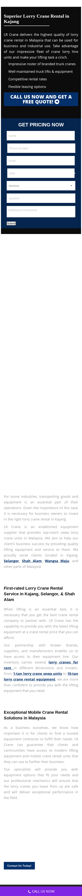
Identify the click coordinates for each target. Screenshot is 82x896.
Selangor (11, 561)
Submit (11, 223)
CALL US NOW (43, 891)
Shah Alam (32, 561)
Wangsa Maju (57, 561)
